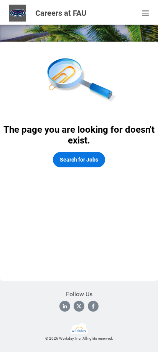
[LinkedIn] (64, 306)
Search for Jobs (79, 160)
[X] (79, 306)
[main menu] (145, 13)
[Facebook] (93, 306)
